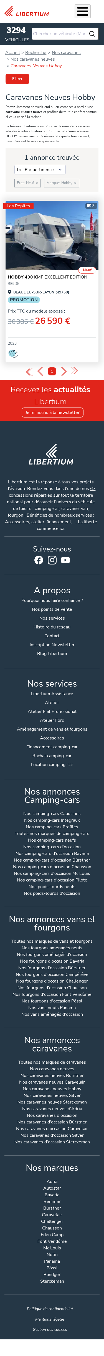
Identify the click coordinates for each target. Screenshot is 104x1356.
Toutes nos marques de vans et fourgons (52, 941)
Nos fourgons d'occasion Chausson (52, 988)
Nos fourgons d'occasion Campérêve (52, 975)
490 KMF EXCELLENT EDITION (47, 277)
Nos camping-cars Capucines (52, 814)
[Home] (28, 11)
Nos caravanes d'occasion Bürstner (52, 1122)
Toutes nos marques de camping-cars (52, 834)
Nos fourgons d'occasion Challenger (52, 981)
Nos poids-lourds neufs (52, 887)
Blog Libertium (52, 654)
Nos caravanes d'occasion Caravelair (52, 1129)
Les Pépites (18, 206)
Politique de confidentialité (50, 1308)
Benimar (52, 1202)
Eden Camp (52, 1235)
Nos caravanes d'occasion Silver (52, 1135)
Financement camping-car (52, 747)
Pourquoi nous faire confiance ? (52, 600)
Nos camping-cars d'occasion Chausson (52, 867)
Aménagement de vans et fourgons (52, 729)
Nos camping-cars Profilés (52, 827)
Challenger (52, 1221)
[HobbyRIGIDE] (52, 235)
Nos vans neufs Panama (52, 1008)
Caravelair (52, 1215)
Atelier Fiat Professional (52, 711)
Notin (52, 1255)
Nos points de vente (52, 609)
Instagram (52, 560)
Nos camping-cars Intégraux (52, 820)
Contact (52, 636)
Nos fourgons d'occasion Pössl (52, 1001)
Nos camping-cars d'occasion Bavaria (52, 854)
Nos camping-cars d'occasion (52, 847)
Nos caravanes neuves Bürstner (52, 1076)
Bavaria (52, 1195)
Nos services (52, 618)
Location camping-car (52, 765)
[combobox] (65, 34)
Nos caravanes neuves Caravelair (52, 1082)
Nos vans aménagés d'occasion (52, 1014)
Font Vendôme (52, 1241)
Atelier (52, 703)
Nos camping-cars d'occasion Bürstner (52, 860)
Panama (52, 1261)
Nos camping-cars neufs (52, 840)
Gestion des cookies (50, 1329)
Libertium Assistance (52, 694)
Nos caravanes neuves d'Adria (52, 1109)
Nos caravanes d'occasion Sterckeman (52, 1142)
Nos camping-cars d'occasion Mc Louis (52, 873)
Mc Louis (52, 1248)
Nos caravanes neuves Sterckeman (52, 1102)
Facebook (38, 560)
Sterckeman (52, 1281)
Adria (52, 1182)
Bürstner (52, 1208)
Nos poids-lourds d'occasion (52, 893)
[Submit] (92, 34)
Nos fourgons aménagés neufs (52, 948)
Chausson (52, 1228)
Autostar (52, 1188)
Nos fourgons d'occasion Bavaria (52, 961)
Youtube (65, 561)
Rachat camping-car (52, 756)
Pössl (52, 1268)
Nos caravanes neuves (52, 1069)
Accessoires (52, 738)
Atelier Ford (52, 720)
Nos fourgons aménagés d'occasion (52, 955)
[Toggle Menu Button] (83, 11)
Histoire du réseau (52, 627)
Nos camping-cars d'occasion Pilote (52, 880)
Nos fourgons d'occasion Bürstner (52, 968)
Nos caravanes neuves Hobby (52, 1089)
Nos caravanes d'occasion (52, 1115)
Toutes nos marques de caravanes (52, 1062)
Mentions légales (50, 1319)
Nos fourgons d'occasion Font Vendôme (52, 994)
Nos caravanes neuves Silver (52, 1096)
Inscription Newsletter (52, 645)
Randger (52, 1275)
